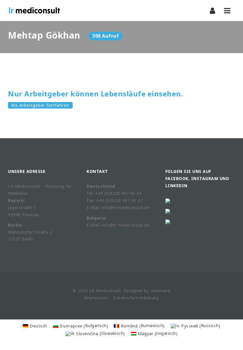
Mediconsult (108, 290)
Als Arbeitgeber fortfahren (40, 105)
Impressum (96, 297)
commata (160, 290)
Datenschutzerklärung (136, 297)
